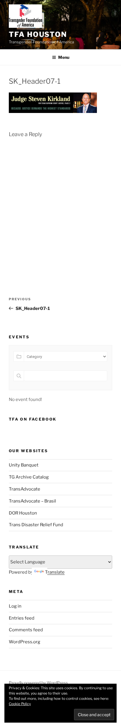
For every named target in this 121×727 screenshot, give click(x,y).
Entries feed (21, 618)
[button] (25, 16)
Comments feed (26, 629)
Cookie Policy (20, 704)
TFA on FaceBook (32, 419)
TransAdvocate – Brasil (32, 501)
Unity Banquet (23, 465)
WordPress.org (24, 641)
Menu (63, 57)
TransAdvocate (24, 489)
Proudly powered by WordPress (38, 682)
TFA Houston (38, 34)
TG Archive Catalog (29, 477)
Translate (55, 572)
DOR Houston (23, 513)
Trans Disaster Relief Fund (36, 524)
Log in (15, 606)
